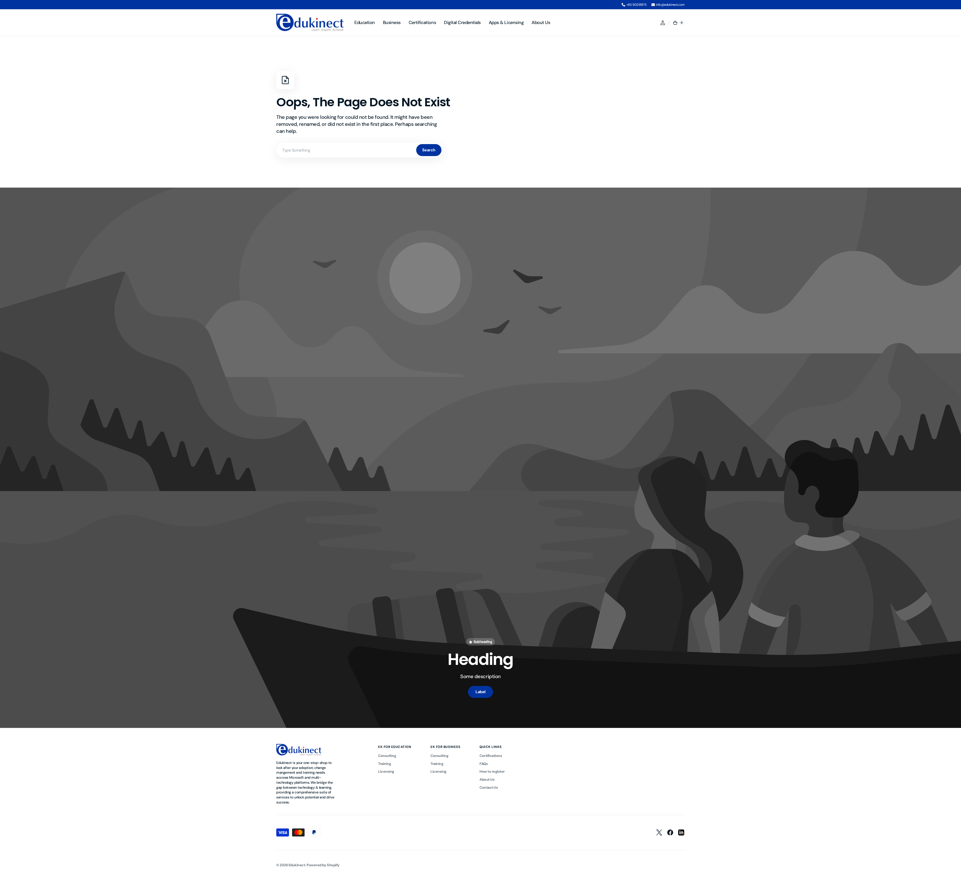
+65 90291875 (636, 5)
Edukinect (297, 865)
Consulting (387, 755)
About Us (487, 779)
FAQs (483, 763)
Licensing (386, 771)
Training (384, 763)
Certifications (490, 755)
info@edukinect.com (670, 5)
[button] (662, 22)
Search (428, 150)
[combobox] (359, 150)
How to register (492, 771)
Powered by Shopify (323, 865)
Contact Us (488, 787)
